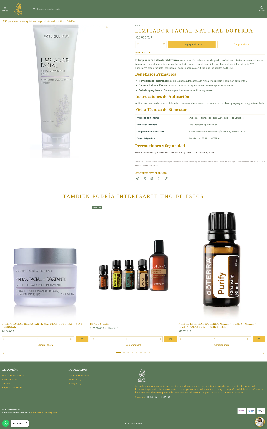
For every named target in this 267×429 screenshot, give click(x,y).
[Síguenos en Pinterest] (168, 397)
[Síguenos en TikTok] (164, 397)
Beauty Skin (99, 323)
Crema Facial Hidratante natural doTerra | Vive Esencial (42, 325)
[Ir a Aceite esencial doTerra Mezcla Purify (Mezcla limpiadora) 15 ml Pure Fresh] (222, 262)
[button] (119, 352)
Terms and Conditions (79, 375)
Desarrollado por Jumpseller (44, 412)
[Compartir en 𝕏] (144, 178)
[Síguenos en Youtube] (160, 397)
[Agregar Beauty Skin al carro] (170, 339)
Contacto (6, 383)
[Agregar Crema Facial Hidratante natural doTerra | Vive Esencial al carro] (82, 339)
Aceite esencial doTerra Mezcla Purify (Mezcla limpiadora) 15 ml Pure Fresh (218, 325)
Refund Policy (75, 379)
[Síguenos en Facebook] (151, 397)
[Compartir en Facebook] (137, 178)
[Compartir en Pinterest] (159, 178)
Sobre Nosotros (9, 379)
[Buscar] (34, 9)
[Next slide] (263, 352)
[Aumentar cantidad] (163, 44)
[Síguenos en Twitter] (155, 397)
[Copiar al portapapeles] (166, 178)
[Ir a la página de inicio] (18, 9)
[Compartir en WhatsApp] (151, 178)
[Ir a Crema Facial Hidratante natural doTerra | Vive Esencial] (45, 262)
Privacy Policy (75, 383)
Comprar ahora (241, 44)
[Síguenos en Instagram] (147, 397)
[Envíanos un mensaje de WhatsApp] (5, 423)
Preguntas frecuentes (12, 387)
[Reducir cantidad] (137, 44)
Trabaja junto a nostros (13, 375)
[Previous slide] (4, 352)
